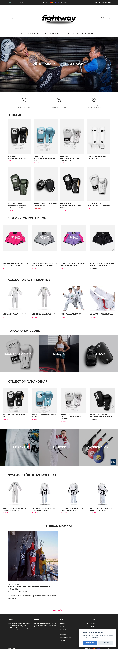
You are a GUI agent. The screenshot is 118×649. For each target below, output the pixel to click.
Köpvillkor (63, 629)
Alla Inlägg (58, 610)
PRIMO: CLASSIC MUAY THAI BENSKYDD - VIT (96, 157)
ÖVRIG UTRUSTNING (85, 34)
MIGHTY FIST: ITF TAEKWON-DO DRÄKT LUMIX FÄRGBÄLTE (43, 314)
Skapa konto (64, 640)
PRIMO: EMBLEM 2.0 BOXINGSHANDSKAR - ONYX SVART (70, 206)
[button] (112, 249)
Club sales (63, 635)
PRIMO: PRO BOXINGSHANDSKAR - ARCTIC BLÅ (44, 158)
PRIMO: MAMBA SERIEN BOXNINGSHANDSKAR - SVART (101, 416)
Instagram (91, 626)
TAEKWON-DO (33, 34)
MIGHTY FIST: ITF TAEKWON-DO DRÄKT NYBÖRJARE (14, 314)
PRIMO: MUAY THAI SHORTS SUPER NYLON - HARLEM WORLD (15, 265)
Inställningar (105, 642)
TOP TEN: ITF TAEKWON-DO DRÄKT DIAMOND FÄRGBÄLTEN (101, 314)
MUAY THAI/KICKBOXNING (53, 34)
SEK (20, 2)
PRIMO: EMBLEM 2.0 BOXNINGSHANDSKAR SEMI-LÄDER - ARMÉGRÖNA (18, 206)
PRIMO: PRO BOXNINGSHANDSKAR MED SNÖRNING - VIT (70, 158)
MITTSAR (71, 34)
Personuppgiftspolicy (66, 637)
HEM (23, 34)
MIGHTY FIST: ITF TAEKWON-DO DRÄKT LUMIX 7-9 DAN (101, 509)
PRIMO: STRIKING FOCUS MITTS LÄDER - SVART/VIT (45, 205)
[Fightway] (59, 18)
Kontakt (62, 626)
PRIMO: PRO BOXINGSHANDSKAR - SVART (18, 157)
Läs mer (11, 602)
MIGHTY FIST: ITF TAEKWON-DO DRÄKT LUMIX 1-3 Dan (43, 509)
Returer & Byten (65, 632)
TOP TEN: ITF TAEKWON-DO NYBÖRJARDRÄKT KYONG (71, 314)
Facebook (92, 623)
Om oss (62, 623)
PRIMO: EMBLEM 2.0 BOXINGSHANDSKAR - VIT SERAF (98, 205)
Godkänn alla (90, 642)
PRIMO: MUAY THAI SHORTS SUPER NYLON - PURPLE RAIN (73, 265)
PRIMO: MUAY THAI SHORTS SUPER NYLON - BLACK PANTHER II (102, 265)
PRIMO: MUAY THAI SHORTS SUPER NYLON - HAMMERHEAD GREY (44, 265)
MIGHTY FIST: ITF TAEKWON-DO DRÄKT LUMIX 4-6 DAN (72, 509)
